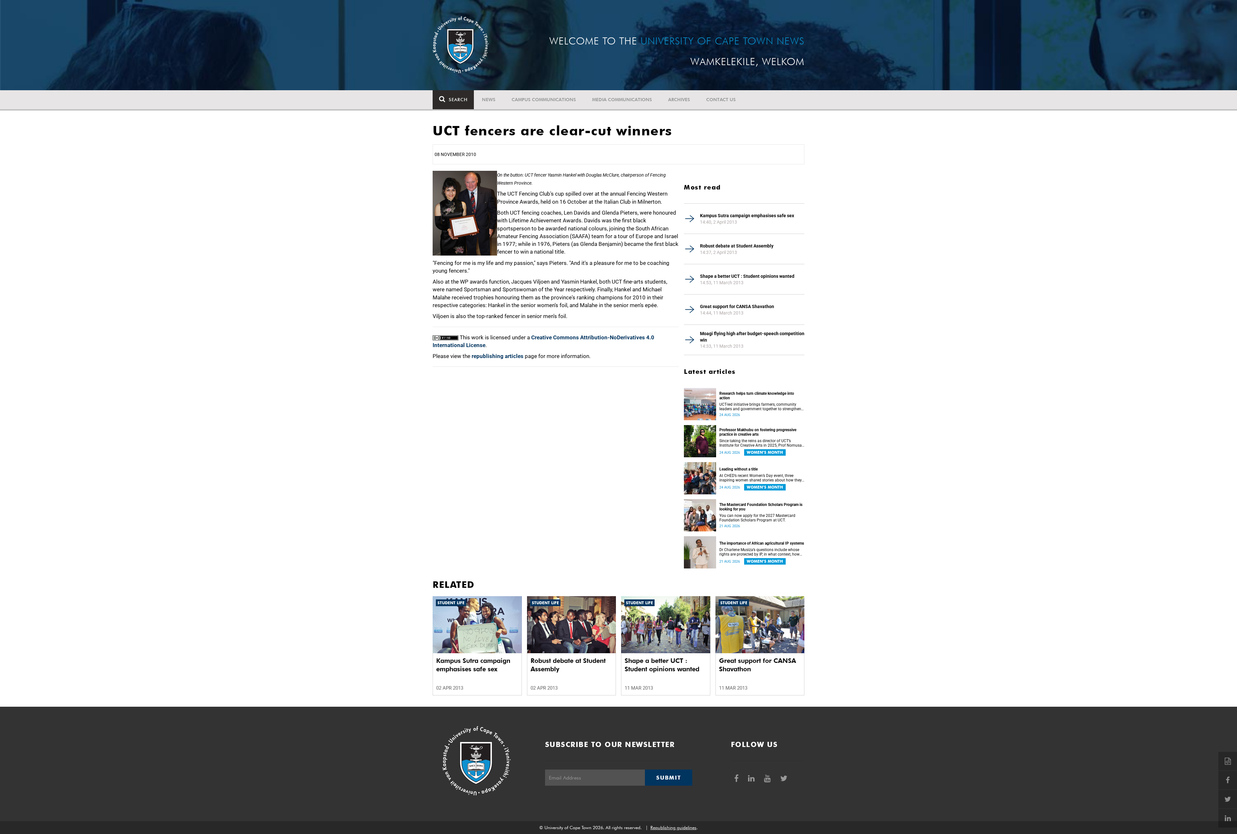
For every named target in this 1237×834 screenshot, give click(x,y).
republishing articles (497, 356)
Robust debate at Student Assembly (736, 245)
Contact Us (721, 99)
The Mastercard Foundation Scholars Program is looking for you (760, 506)
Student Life (451, 602)
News (488, 99)
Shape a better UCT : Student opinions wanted (747, 276)
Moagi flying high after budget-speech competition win (752, 337)
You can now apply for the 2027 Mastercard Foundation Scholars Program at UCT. (757, 517)
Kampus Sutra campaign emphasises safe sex (747, 215)
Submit (668, 777)
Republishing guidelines (673, 827)
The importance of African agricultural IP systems (761, 543)
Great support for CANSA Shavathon (737, 306)
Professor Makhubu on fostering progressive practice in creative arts (757, 432)
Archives (679, 99)
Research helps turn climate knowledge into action (756, 395)
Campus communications (544, 99)
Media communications (622, 99)
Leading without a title (738, 469)
